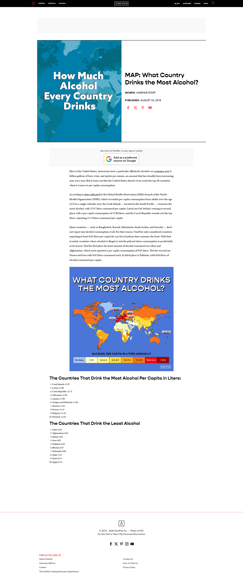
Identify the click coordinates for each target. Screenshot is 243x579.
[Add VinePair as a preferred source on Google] (121, 159)
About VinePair (46, 559)
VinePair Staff (146, 93)
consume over (162, 171)
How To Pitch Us (130, 563)
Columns (51, 3)
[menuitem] (33, 3)
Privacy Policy (129, 567)
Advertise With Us (47, 563)
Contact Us (128, 559)
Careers (42, 567)
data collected (92, 194)
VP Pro (177, 3)
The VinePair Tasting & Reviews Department (59, 572)
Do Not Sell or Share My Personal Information (121, 534)
